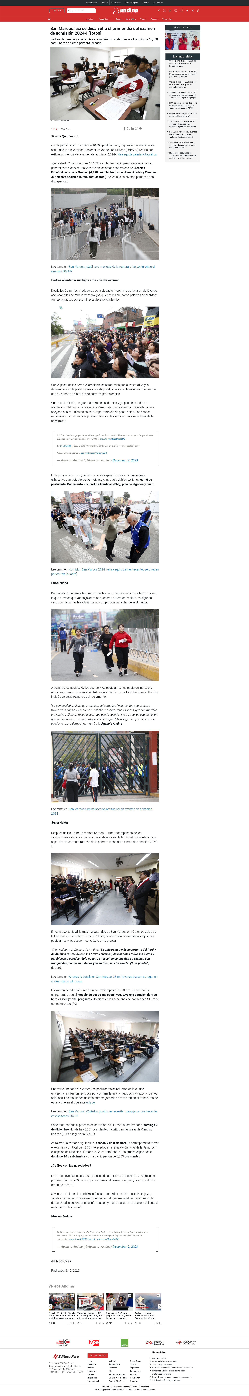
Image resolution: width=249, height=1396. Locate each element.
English (57, 11)
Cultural (112, 1361)
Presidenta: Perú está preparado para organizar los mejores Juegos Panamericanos (118, 1317)
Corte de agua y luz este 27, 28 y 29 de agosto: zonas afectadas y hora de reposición (183, 74)
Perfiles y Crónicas (117, 1374)
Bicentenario (91, 3)
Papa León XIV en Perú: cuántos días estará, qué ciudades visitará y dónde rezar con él (183, 134)
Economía (92, 1371)
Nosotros (134, 1381)
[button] (50, 1306)
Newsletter (167, 19)
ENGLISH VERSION (98, 1355)
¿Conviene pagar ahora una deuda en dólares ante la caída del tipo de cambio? (182, 145)
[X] (164, 10)
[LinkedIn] (170, 10)
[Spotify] (192, 10)
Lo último (91, 19)
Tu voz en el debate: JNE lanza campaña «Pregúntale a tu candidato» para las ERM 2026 (90, 1317)
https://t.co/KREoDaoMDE (112, 438)
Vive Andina (158, 3)
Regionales (92, 1378)
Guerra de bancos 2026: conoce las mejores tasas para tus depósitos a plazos (183, 84)
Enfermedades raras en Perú (164, 1361)
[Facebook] (158, 10)
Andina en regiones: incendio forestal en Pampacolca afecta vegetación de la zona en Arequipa (146, 1318)
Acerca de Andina (121, 1386)
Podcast (154, 19)
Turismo (145, 3)
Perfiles (104, 3)
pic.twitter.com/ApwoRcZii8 (106, 1239)
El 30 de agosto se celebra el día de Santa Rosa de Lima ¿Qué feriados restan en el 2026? (183, 105)
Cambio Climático (116, 1381)
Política (91, 1368)
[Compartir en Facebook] (68, 1323)
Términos (134, 1386)
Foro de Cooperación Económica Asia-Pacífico (172, 1368)
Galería (118, 19)
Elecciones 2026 (159, 1358)
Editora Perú (107, 1386)
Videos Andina (61, 1286)
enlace (90, 1102)
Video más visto (183, 27)
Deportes (113, 1368)
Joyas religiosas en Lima (163, 1364)
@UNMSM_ (66, 445)
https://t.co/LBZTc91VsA (80, 1239)
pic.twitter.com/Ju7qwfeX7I (94, 452)
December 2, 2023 (125, 460)
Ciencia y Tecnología (118, 1378)
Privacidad (144, 1386)
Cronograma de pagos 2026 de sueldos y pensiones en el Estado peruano (182, 63)
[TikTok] (198, 10)
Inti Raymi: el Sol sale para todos (166, 1380)
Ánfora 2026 (114, 1364)
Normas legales (131, 3)
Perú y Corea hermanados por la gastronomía (172, 1377)
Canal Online (131, 19)
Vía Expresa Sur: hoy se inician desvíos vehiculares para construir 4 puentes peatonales (182, 124)
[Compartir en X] (71, 1323)
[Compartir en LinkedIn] (74, 1323)
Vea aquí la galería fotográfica (137, 154)
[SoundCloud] (187, 10)
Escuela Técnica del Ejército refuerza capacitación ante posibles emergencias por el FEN (62, 1317)
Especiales (116, 3)
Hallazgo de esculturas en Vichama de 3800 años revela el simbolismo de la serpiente (182, 155)
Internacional (93, 1381)
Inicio (90, 1361)
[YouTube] (175, 10)
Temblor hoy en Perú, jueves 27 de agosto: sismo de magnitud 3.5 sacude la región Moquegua (182, 95)
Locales (91, 1374)
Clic (110, 1371)
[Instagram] (181, 10)
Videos (143, 19)
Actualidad (105, 18)
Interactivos (135, 1371)
